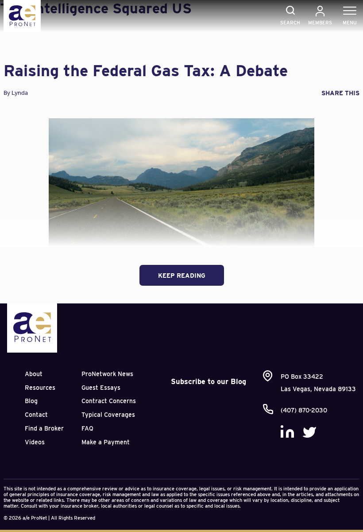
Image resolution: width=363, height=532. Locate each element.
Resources (40, 387)
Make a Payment (105, 442)
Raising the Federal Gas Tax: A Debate (146, 70)
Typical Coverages (108, 414)
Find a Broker (44, 428)
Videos (35, 442)
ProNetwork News (107, 373)
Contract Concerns (108, 400)
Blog (31, 400)
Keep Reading (181, 275)
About (33, 373)
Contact (36, 414)
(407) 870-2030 (304, 410)
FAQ (87, 428)
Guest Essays (100, 387)
